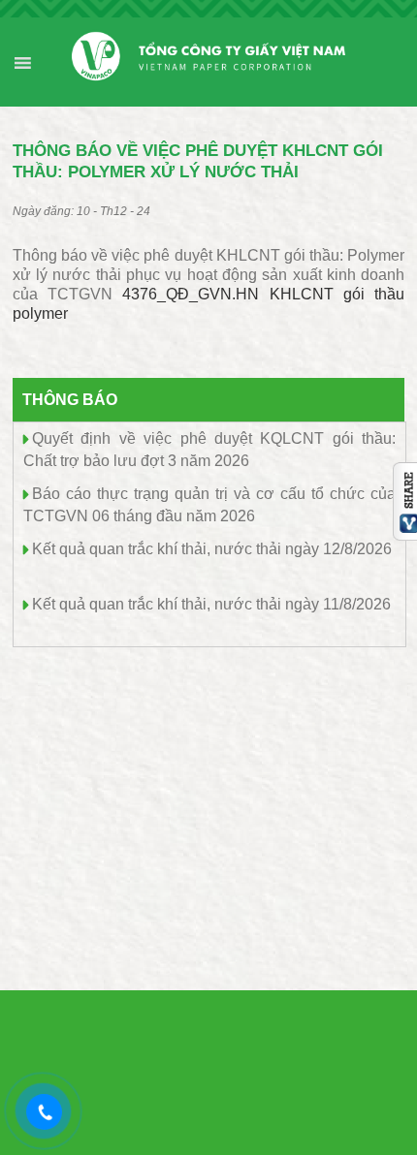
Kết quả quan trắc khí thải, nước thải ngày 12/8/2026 (212, 549)
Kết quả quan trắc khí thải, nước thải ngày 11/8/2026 (211, 604)
